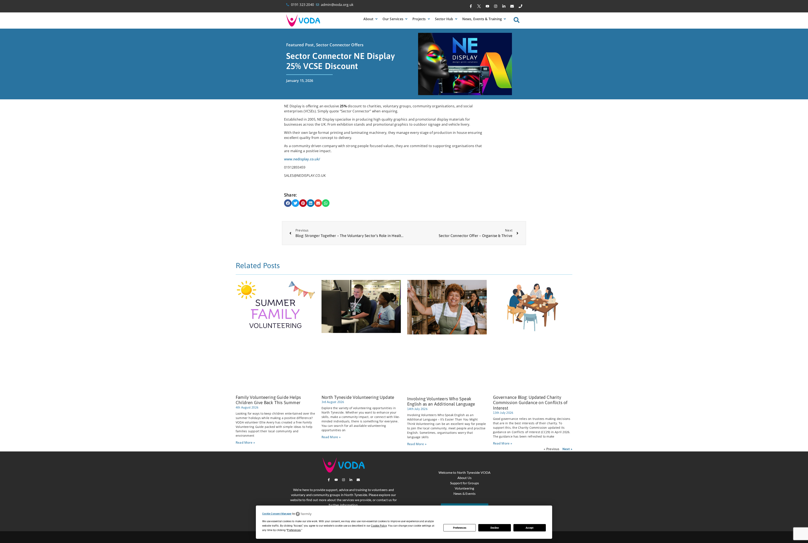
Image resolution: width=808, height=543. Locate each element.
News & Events (464, 493)
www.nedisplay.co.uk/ (302, 159)
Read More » (245, 442)
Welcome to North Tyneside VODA (465, 472)
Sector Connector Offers (340, 45)
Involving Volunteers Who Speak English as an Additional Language (441, 401)
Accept (529, 527)
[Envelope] (512, 6)
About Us (464, 478)
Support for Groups (464, 483)
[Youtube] (487, 6)
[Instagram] (495, 6)
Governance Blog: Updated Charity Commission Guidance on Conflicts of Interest (530, 402)
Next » (567, 449)
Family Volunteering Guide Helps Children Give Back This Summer (268, 400)
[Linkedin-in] (504, 6)
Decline (494, 527)
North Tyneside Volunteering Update (358, 397)
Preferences (459, 527)
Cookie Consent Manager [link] (276, 513)
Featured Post (300, 45)
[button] (370, 19)
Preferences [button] (294, 530)
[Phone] (520, 6)
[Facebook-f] (470, 6)
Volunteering (464, 488)
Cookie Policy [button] (379, 525)
